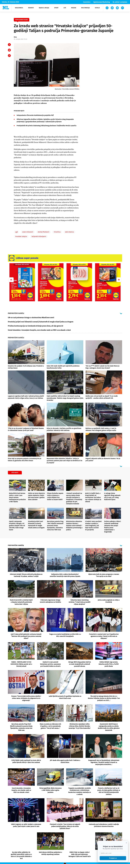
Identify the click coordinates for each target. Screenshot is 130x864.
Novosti (31, 8)
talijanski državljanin (39, 236)
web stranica (69, 232)
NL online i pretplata (120, 2)
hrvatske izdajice (21, 236)
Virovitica (57, 232)
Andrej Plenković (43, 232)
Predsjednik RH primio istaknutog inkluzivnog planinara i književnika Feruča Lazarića (46, 125)
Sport (56, 8)
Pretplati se (113, 858)
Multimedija (85, 8)
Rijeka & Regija (44, 8)
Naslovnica (19, 8)
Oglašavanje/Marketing (101, 2)
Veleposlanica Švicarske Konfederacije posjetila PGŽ (35, 115)
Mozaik (73, 8)
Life (64, 8)
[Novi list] (6, 7)
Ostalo (97, 8)
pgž (16, 232)
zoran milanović (27, 232)
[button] (118, 279)
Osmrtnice (86, 2)
